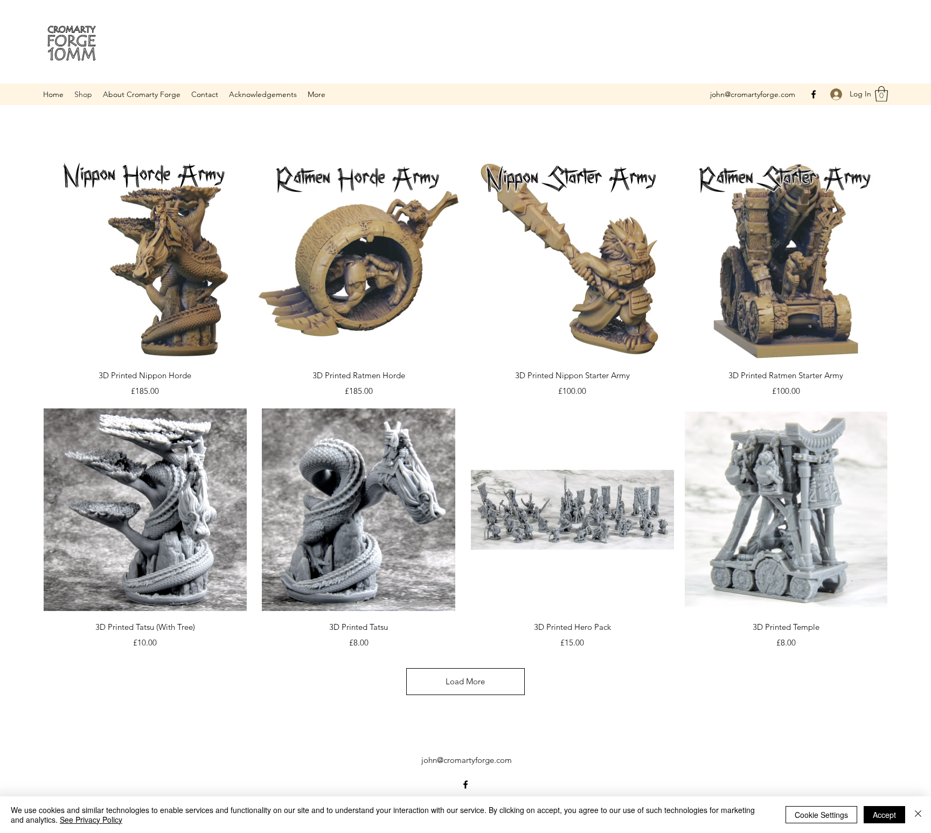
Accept (884, 814)
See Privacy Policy (91, 819)
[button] (881, 94)
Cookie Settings (821, 814)
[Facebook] (813, 94)
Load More (465, 681)
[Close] (918, 814)
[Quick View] (145, 258)
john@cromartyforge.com (752, 94)
